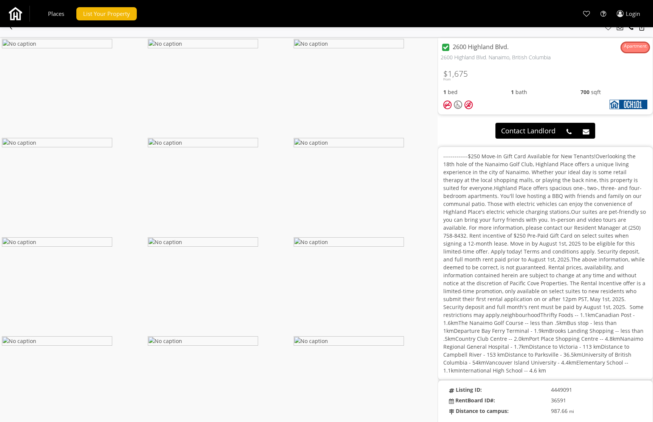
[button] (56, 14)
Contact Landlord (528, 130)
